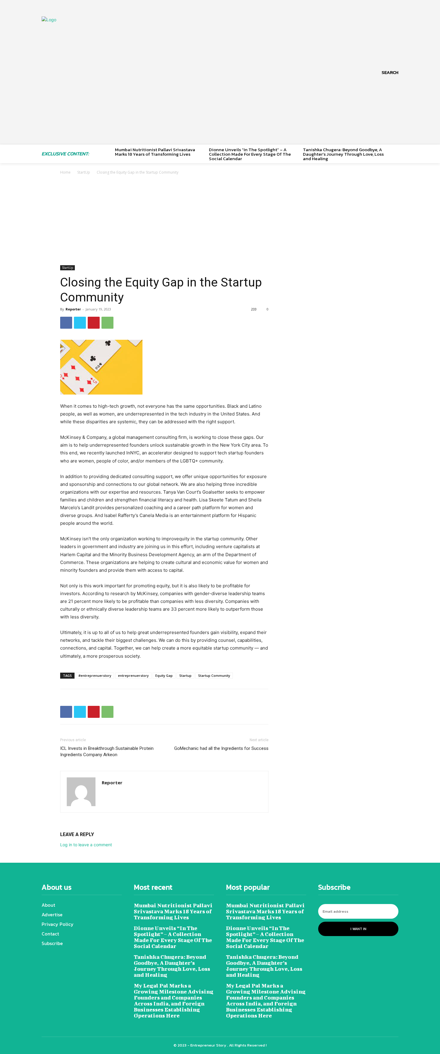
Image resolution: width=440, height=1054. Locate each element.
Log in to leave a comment (86, 844)
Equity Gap (164, 675)
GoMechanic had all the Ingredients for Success (221, 748)
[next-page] (396, 153)
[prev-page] (108, 153)
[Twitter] (80, 323)
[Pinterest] (94, 323)
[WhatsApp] (107, 323)
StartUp (83, 172)
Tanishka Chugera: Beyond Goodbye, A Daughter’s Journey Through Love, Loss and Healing (343, 154)
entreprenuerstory (133, 675)
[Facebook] (66, 323)
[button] (390, 72)
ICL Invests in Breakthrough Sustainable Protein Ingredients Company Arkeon (107, 751)
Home (65, 172)
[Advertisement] (220, 221)
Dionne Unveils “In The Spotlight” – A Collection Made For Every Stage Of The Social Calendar (250, 154)
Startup (185, 675)
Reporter (73, 309)
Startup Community (214, 675)
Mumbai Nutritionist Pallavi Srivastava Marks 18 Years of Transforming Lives (155, 151)
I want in (358, 929)
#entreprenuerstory (94, 675)
